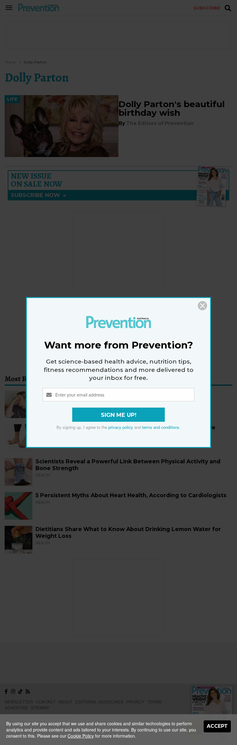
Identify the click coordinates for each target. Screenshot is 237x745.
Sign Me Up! (118, 415)
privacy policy (120, 427)
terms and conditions (160, 427)
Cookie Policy (81, 736)
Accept (217, 726)
